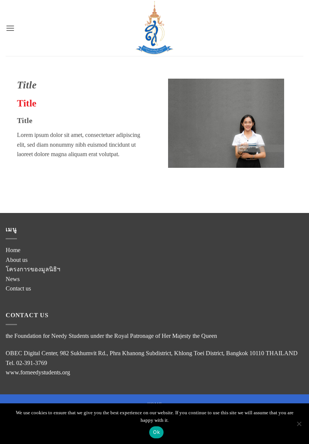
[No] (298, 426)
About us (17, 260)
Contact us (18, 288)
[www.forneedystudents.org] (155, 28)
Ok (156, 432)
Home (13, 250)
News (13, 279)
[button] (10, 28)
